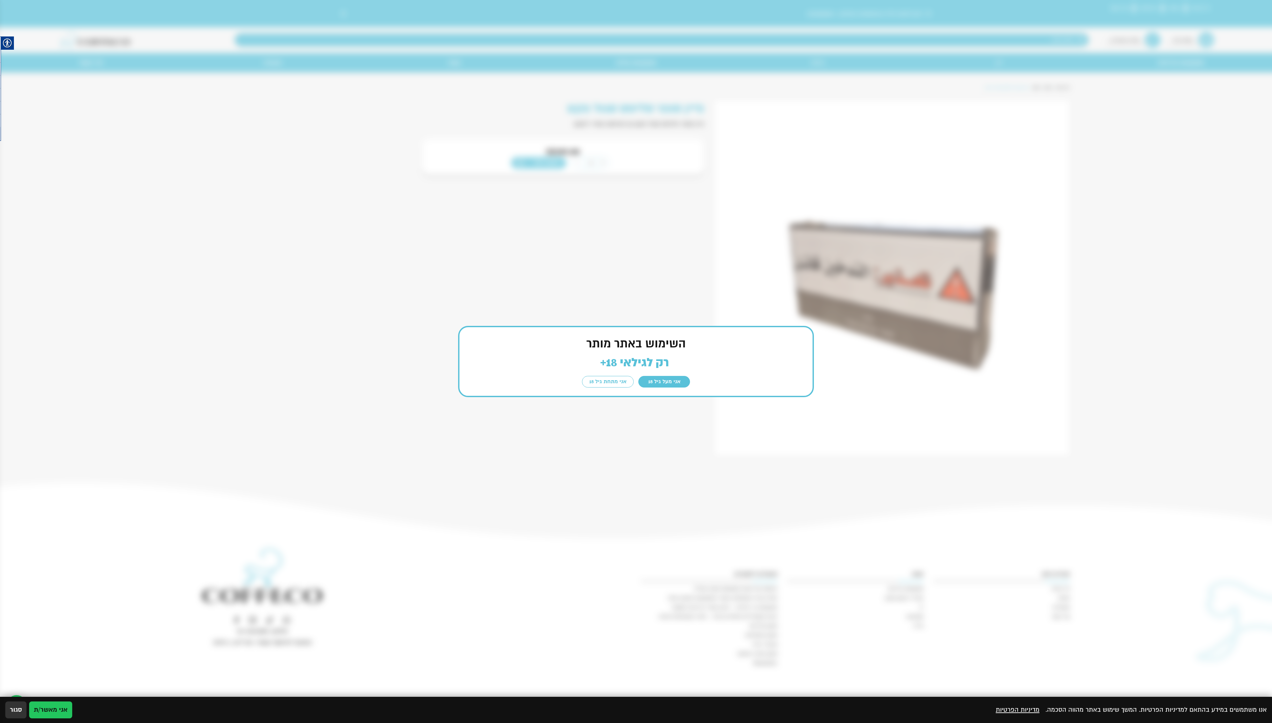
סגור (16, 710)
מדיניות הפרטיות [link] (1017, 710)
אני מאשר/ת (51, 710)
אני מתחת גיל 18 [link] (607, 381)
